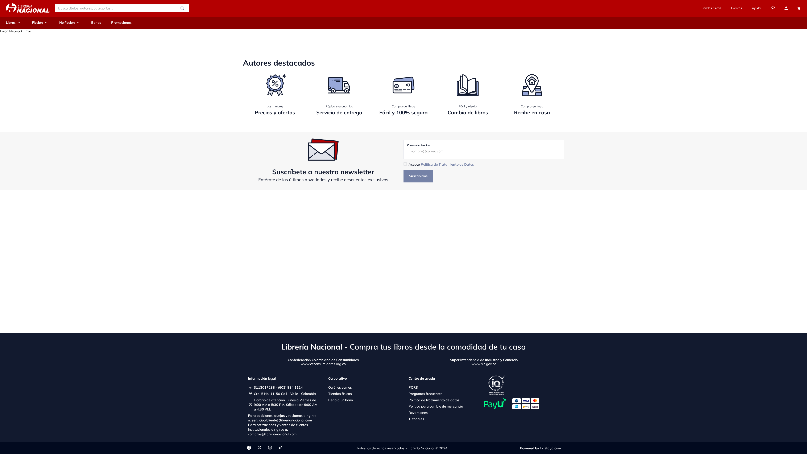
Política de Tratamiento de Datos (447, 164)
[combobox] (122, 8)
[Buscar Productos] (183, 8)
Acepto (441, 164)
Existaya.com (550, 448)
